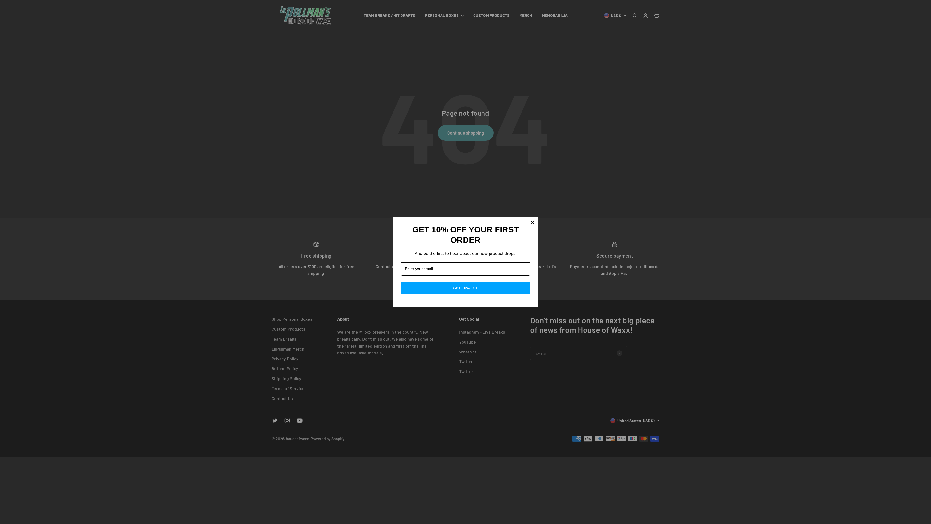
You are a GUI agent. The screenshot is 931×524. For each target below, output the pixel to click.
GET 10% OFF (465, 288)
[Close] (532, 222)
